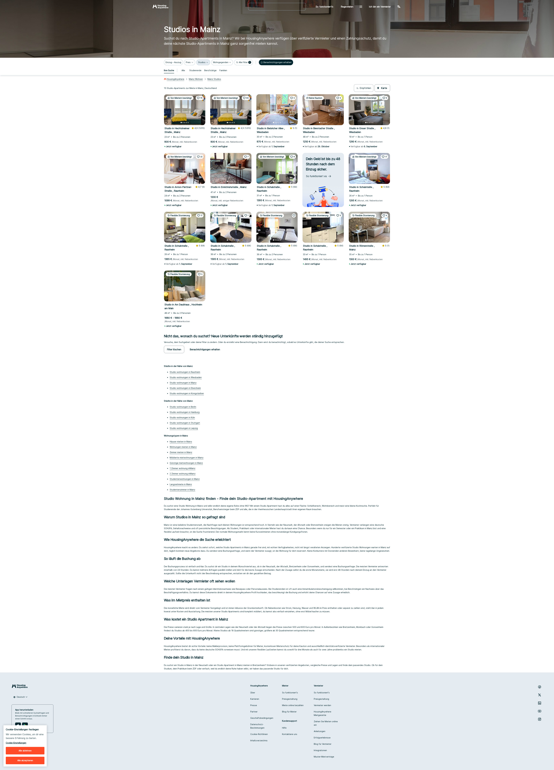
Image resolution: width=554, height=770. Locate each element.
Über (252, 692)
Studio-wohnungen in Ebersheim (185, 388)
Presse (253, 705)
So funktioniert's (290, 692)
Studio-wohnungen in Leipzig (184, 428)
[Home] (160, 6)
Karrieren (254, 699)
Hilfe (284, 728)
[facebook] (539, 687)
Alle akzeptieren (25, 760)
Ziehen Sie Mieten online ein (326, 723)
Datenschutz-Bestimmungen (257, 726)
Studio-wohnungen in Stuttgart (185, 423)
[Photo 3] (185, 122)
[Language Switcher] (399, 7)
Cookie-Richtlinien (259, 734)
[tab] (169, 70)
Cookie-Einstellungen (16, 743)
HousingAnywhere (175, 79)
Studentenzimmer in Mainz (182, 489)
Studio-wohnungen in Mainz (183, 382)
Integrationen (320, 750)
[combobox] (279, 7)
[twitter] (539, 695)
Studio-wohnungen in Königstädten (187, 393)
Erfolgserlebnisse (322, 737)
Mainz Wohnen (196, 79)
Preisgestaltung (289, 699)
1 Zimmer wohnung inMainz (182, 468)
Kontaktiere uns (289, 734)
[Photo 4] (186, 122)
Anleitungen (319, 731)
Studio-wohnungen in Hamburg (185, 412)
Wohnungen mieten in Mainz (183, 447)
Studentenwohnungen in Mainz (185, 479)
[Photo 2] (183, 122)
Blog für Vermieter (322, 744)
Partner (254, 711)
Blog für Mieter (289, 711)
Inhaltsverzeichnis (258, 740)
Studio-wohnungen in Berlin (183, 407)
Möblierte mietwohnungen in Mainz (186, 457)
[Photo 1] (181, 122)
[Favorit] (294, 215)
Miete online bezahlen (293, 705)
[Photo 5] (188, 122)
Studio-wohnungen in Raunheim (185, 372)
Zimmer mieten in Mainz (181, 452)
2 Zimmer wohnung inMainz (182, 473)
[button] (173, 62)
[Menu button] (361, 7)
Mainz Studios (214, 79)
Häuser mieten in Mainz (181, 441)
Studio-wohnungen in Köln (182, 417)
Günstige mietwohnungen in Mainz (186, 463)
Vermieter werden (322, 705)
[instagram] (539, 719)
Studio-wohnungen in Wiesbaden (186, 377)
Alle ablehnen (25, 750)
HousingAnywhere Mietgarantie (322, 713)
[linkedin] (539, 703)
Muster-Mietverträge (324, 756)
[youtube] (539, 711)
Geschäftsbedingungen (261, 718)
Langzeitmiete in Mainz (181, 484)
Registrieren (347, 6)
